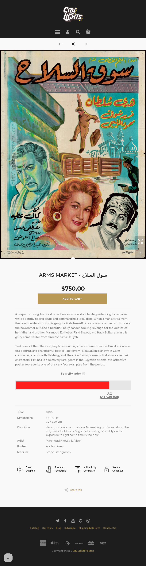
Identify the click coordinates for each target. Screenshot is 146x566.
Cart (88, 31)
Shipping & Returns (89, 528)
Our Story (47, 528)
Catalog (34, 528)
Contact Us (109, 528)
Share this (76, 489)
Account (67, 31)
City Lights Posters (83, 551)
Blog (58, 528)
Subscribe (70, 528)
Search (78, 31)
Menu (57, 31)
